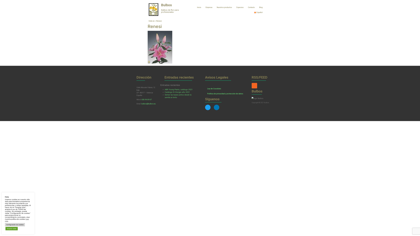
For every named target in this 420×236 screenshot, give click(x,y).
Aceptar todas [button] (11, 228)
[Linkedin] (216, 107)
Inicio (199, 7)
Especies (240, 7)
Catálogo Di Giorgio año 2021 (177, 92)
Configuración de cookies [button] (15, 225)
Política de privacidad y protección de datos (225, 94)
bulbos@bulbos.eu (148, 104)
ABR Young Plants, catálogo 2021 (178, 89)
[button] (269, 7)
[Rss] (254, 85)
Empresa (209, 7)
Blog (261, 7)
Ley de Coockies (214, 89)
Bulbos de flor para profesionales (170, 11)
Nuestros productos (224, 7)
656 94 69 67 (147, 100)
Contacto (251, 7)
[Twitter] (208, 107)
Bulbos (166, 5)
